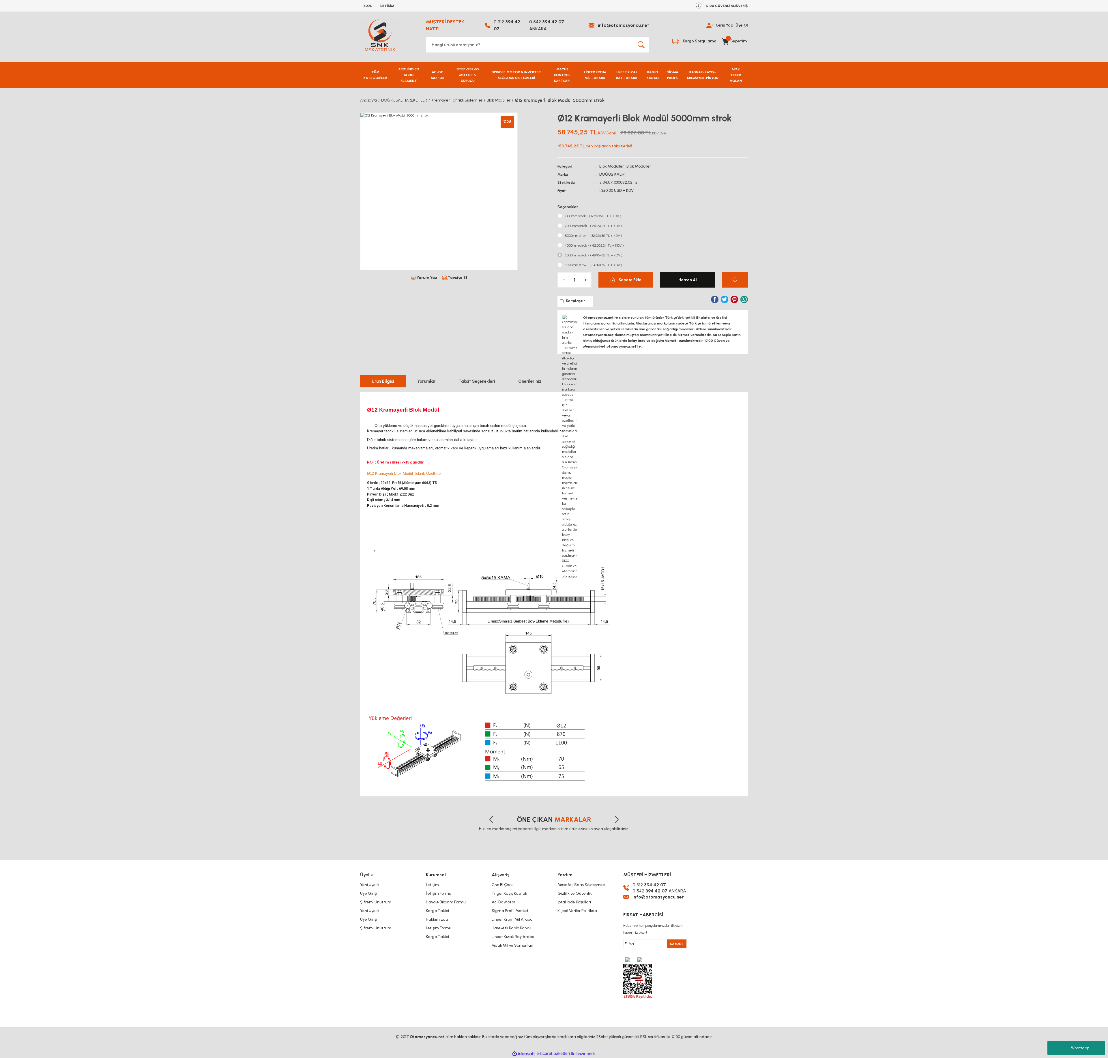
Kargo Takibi (437, 910)
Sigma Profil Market (510, 910)
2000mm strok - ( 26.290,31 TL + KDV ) (593, 226)
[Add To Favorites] (735, 280)
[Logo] (380, 35)
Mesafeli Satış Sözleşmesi (581, 884)
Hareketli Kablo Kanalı (511, 928)
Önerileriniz (529, 381)
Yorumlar (426, 381)
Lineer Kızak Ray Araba (513, 936)
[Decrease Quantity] (563, 280)
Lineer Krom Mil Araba (512, 919)
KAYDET (677, 944)
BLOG (368, 6)
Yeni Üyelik (369, 884)
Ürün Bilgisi (383, 381)
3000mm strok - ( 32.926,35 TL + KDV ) (593, 236)
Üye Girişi (368, 893)
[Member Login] (709, 25)
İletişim (432, 884)
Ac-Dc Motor (503, 902)
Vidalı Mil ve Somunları (512, 945)
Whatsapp (1080, 1048)
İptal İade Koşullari (574, 902)
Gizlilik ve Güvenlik (574, 893)
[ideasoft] (523, 1054)
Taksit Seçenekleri (476, 381)
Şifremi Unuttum (375, 902)
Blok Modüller (611, 166)
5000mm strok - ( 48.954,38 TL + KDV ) (593, 255)
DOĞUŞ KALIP (612, 174)
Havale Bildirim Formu (446, 902)
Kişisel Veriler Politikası (577, 910)
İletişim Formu (438, 893)
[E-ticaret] (553, 1053)
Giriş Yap (724, 25)
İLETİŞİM (387, 6)
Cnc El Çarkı (503, 884)
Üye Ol (741, 25)
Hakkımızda (437, 919)
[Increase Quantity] (585, 280)
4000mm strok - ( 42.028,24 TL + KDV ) (594, 245)
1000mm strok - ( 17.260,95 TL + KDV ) (593, 216)
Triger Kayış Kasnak (509, 893)
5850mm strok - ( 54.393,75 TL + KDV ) (593, 265)
